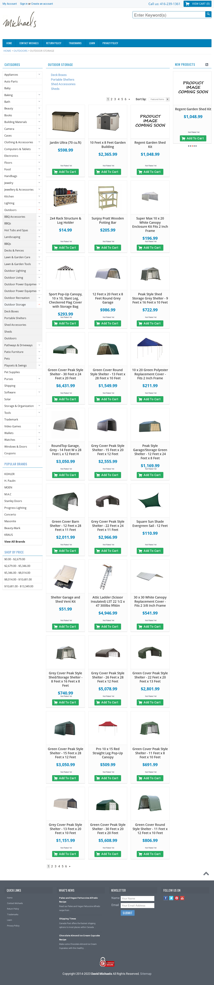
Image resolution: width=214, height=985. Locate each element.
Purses (8, 379)
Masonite (10, 521)
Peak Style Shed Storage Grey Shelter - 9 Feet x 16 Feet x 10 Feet (150, 298)
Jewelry (8, 183)
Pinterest (177, 898)
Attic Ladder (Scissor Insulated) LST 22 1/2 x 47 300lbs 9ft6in (108, 601)
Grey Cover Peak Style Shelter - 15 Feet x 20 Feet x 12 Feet (107, 450)
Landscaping (12, 237)
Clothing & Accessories (18, 142)
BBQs (7, 223)
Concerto (10, 514)
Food (7, 169)
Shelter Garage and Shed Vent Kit (65, 599)
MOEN (8, 487)
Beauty (8, 108)
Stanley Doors (13, 501)
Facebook (166, 898)
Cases (8, 135)
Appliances (11, 74)
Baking (8, 95)
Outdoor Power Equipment (21, 284)
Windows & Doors (15, 446)
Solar (7, 399)
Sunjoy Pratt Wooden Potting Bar (108, 220)
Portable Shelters (15, 318)
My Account (10, 3)
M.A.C (7, 494)
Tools (7, 413)
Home (7, 50)
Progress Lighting (15, 508)
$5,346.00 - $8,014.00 (17, 573)
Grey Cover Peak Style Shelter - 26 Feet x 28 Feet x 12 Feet (107, 677)
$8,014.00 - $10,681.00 (18, 579)
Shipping (9, 386)
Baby (7, 88)
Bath (7, 102)
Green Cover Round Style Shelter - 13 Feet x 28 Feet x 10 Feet (107, 374)
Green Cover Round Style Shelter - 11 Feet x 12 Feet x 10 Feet (150, 829)
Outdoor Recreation (17, 298)
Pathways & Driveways (18, 345)
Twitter (171, 898)
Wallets (9, 433)
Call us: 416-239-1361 (164, 4)
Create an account (42, 3)
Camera (9, 129)
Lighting (9, 203)
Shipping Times (67, 918)
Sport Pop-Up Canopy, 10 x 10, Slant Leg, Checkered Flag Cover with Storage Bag (65, 300)
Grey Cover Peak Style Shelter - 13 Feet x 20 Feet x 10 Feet (65, 829)
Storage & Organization (19, 406)
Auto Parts (11, 81)
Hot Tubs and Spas (16, 230)
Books (8, 115)
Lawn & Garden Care (17, 257)
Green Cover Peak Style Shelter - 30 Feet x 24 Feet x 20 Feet (65, 374)
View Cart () (201, 3)
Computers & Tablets (17, 149)
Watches (9, 440)
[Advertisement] (150, 29)
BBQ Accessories (14, 217)
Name (116, 898)
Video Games (12, 426)
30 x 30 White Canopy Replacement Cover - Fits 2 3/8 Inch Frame (150, 601)
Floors (8, 162)
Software (10, 392)
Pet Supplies (12, 372)
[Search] (208, 14)
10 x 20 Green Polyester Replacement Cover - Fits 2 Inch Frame (150, 374)
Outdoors (20, 50)
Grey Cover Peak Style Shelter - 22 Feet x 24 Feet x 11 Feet (107, 525)
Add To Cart (67, 172)
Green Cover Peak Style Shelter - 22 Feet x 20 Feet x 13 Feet (150, 677)
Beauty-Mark (12, 528)
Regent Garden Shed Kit (150, 144)
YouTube (182, 898)
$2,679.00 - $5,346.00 (17, 566)
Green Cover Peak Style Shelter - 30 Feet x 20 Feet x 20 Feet (108, 829)
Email (115, 905)
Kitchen (9, 196)
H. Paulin (10, 481)
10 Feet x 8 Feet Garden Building (108, 144)
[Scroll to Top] (207, 874)
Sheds (8, 331)
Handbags (10, 176)
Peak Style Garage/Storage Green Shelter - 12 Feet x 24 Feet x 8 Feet (150, 452)
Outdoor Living (13, 277)
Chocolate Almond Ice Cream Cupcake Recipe (79, 937)
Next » (129, 99)
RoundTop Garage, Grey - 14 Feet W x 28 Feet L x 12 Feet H (65, 450)
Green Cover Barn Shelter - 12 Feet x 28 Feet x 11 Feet (65, 525)
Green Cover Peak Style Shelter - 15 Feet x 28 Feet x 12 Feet (65, 753)
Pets (7, 358)
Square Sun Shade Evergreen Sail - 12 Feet (150, 523)
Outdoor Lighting (15, 271)
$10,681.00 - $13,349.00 (18, 586)
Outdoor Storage (15, 304)
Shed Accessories (15, 325)
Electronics (11, 156)
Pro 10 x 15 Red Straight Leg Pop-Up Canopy (108, 753)
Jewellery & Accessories (19, 189)
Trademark (11, 419)
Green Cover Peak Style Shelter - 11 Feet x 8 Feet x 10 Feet (150, 753)
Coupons (10, 453)
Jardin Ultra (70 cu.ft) (65, 142)
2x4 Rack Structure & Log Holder (65, 220)
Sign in (24, 3)
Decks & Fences (14, 250)
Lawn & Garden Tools (17, 264)
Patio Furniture (13, 352)
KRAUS (8, 535)
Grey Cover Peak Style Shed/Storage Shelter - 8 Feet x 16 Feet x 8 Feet (65, 679)
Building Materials (15, 122)
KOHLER (9, 474)
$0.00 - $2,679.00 (14, 559)
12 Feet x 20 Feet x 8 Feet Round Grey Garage (107, 298)
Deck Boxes (11, 311)
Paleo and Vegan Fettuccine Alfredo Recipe (78, 900)
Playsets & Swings (15, 365)
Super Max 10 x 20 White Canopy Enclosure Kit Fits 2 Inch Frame (150, 224)
